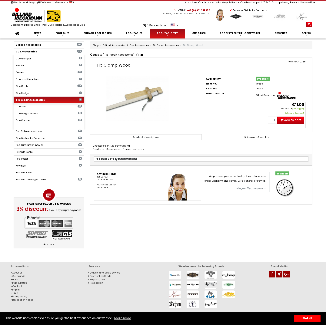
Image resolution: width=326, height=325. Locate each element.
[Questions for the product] (142, 55)
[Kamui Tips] (211, 284)
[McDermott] (228, 284)
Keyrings (48, 165)
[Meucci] (175, 294)
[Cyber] (228, 275)
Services (94, 266)
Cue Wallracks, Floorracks (48, 138)
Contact (246, 2)
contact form (102, 187)
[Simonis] (211, 304)
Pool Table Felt (167, 33)
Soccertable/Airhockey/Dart (240, 33)
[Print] (138, 55)
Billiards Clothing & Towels (48, 179)
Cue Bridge (48, 93)
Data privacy (280, 2)
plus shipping (298, 109)
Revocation (96, 282)
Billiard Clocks (24, 172)
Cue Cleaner (48, 120)
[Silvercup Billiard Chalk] (193, 304)
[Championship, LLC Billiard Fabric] (211, 275)
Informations (20, 266)
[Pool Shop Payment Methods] (48, 228)
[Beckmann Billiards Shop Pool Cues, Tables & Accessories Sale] (17, 33)
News (37, 33)
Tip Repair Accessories (48, 99)
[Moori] (193, 294)
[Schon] (175, 304)
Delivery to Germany (54, 2)
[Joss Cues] (193, 284)
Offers (306, 33)
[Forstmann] (175, 284)
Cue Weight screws (48, 113)
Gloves (48, 72)
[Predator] (228, 294)
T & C (267, 2)
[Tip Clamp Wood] (147, 98)
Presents (281, 33)
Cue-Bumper (48, 58)
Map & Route (230, 2)
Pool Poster (48, 158)
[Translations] (174, 25)
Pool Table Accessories (48, 131)
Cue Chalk (48, 86)
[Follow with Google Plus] (286, 274)
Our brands (206, 2)
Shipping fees (97, 279)
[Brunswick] (193, 275)
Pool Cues (62, 33)
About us (191, 2)
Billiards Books (48, 152)
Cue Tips (48, 106)
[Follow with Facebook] (272, 274)
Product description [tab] (146, 137)
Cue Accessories (48, 51)
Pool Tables (134, 33)
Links (218, 2)
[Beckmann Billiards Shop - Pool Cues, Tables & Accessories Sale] (48, 15)
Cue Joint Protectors (48, 79)
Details (49, 244)
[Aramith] (175, 275)
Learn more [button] (122, 318)
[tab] (257, 137)
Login (32, 2)
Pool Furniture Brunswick (48, 145)
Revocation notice (302, 2)
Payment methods (100, 276)
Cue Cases (199, 33)
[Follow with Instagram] (279, 274)
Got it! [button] (307, 318)
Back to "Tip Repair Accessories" (113, 55)
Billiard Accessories (98, 33)
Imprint (257, 2)
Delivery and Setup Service (104, 272)
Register (19, 2)
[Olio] (211, 294)
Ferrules (48, 65)
